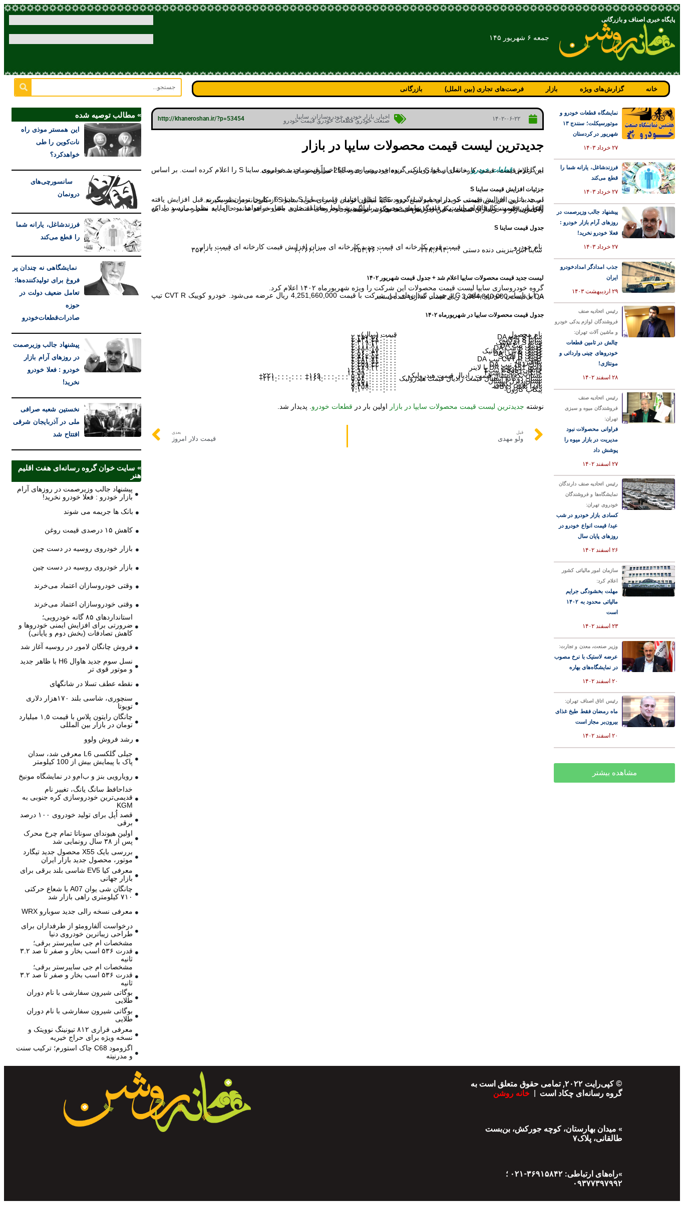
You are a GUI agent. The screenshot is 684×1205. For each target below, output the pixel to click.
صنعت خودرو (373, 120)
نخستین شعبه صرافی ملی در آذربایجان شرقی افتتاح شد (46, 421)
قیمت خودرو (299, 120)
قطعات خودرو (336, 120)
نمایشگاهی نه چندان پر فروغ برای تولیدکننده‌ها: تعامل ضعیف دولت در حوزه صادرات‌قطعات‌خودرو (46, 292)
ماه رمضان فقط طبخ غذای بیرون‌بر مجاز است (586, 711)
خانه (651, 89)
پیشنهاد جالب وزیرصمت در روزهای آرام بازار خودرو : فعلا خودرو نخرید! (587, 222)
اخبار (384, 116)
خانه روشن (512, 1093)
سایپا (302, 116)
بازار (552, 89)
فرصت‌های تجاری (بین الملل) (484, 89)
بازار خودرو (361, 116)
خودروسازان (327, 116)
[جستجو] (23, 87)
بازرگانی (411, 89)
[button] (614, 773)
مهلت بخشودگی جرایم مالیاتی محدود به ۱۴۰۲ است (590, 591)
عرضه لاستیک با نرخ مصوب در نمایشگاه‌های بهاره (586, 657)
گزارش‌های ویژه (602, 89)
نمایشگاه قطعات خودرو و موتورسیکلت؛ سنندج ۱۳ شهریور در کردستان (589, 123)
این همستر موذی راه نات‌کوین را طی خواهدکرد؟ (50, 142)
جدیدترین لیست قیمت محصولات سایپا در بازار (457, 406)
